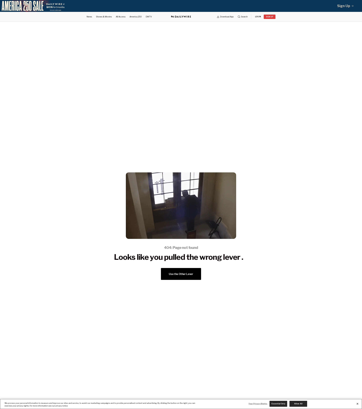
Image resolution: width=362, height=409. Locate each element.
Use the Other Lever (181, 274)
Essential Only (278, 403)
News (89, 16)
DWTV (149, 16)
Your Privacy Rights (257, 403)
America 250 (136, 16)
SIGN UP (269, 17)
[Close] (357, 404)
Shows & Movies (104, 16)
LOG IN (258, 17)
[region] (181, 404)
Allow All (298, 403)
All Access (121, 16)
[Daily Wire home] (181, 16)
